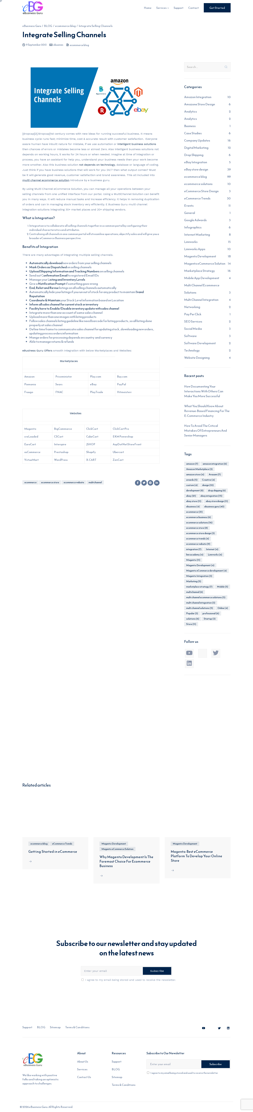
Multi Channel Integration (201, 299)
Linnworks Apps (194, 249)
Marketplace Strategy (199, 270)
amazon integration (215, 464)
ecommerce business (198, 517)
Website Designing (197, 357)
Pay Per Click (192, 314)
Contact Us (84, 1077)
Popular (192, 613)
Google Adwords (195, 220)
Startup (209, 619)
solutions (192, 619)
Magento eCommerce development (206, 570)
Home (147, 8)
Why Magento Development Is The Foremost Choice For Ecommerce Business (126, 861)
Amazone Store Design (199, 104)
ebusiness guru (214, 506)
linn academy (194, 554)
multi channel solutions (199, 608)
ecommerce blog (79, 45)
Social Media (193, 328)
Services (161, 8)
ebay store (193, 501)
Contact (193, 8)
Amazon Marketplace (199, 469)
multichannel (194, 592)
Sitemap (55, 1027)
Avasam (215, 474)
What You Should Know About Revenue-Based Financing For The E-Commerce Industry (207, 411)
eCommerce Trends (197, 198)
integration (193, 549)
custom (192, 485)
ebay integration (211, 496)
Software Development (200, 343)
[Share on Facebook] (137, 483)
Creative (208, 480)
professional (211, 613)
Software (190, 336)
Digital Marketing (196, 147)
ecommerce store (50, 482)
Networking (192, 307)
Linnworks (191, 241)
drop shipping (217, 490)
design (208, 485)
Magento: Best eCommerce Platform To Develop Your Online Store (196, 856)
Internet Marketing (197, 234)
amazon (192, 464)
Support (178, 8)
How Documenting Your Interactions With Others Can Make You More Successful (203, 391)
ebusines (58, 44)
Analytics (190, 111)
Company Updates (197, 140)
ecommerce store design (200, 533)
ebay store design (217, 501)
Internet (212, 549)
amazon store (195, 474)
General (189, 212)
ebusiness (193, 506)
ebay (191, 496)
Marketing (193, 581)
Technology (192, 350)
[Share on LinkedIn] (157, 483)
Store (191, 624)
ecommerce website (74, 482)
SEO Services (193, 321)
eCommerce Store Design (201, 191)
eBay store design (196, 169)
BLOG (41, 1027)
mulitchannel (95, 482)
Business (190, 126)
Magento (193, 560)
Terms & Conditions (77, 1027)
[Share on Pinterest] (150, 483)
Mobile (222, 586)
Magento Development (200, 256)
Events (189, 205)
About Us (82, 1061)
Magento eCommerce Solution (204, 263)
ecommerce (30, 482)
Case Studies (193, 133)
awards (191, 480)
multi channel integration (200, 603)
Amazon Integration (197, 97)
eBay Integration (195, 162)
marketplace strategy (199, 586)
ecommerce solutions (198, 184)
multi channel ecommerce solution (45, 180)
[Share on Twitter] (144, 483)
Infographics (193, 227)
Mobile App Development (201, 278)
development (194, 490)
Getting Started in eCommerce (52, 851)
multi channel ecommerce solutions (205, 597)
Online (223, 608)
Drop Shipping (193, 155)
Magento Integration (199, 576)
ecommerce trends (197, 538)
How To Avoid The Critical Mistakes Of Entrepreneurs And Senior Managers (205, 430)
